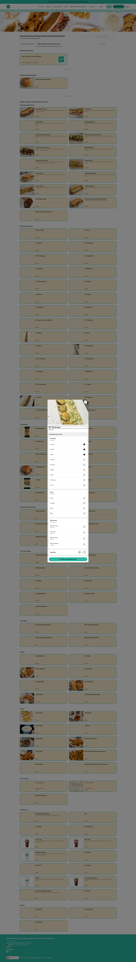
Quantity (53, 552)
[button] (68, 412)
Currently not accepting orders (68, 559)
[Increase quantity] (84, 552)
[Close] (85, 402)
